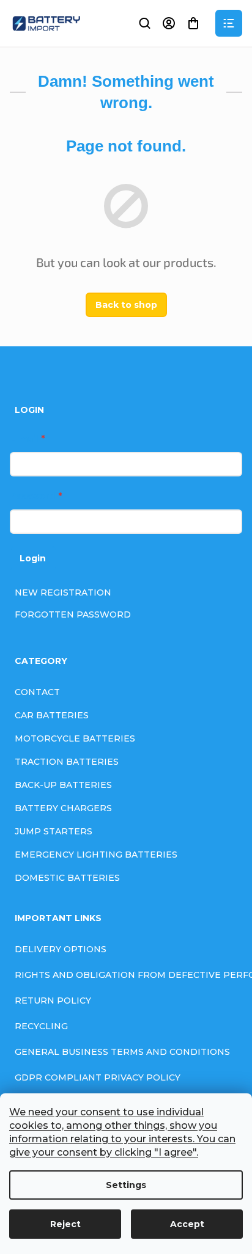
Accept (187, 1224)
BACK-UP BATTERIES (63, 784)
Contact (37, 692)
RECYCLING (41, 1026)
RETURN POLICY (53, 1000)
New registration (63, 592)
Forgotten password (73, 614)
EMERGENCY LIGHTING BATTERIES (96, 854)
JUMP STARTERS (53, 831)
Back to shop (126, 304)
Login (33, 558)
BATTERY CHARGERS (63, 808)
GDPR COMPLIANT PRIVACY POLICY (97, 1077)
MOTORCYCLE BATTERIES (75, 738)
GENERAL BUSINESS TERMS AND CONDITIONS (122, 1051)
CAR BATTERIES (52, 715)
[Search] (144, 23)
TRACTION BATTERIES (67, 761)
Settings (126, 1184)
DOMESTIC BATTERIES (67, 877)
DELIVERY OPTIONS (60, 949)
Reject (65, 1224)
